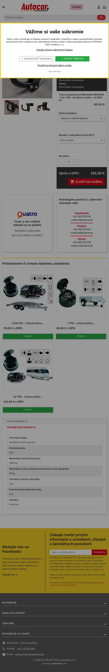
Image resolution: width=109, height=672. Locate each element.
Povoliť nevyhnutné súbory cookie (54, 65)
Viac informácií (54, 71)
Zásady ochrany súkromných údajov (54, 50)
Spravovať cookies (36, 58)
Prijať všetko (72, 58)
